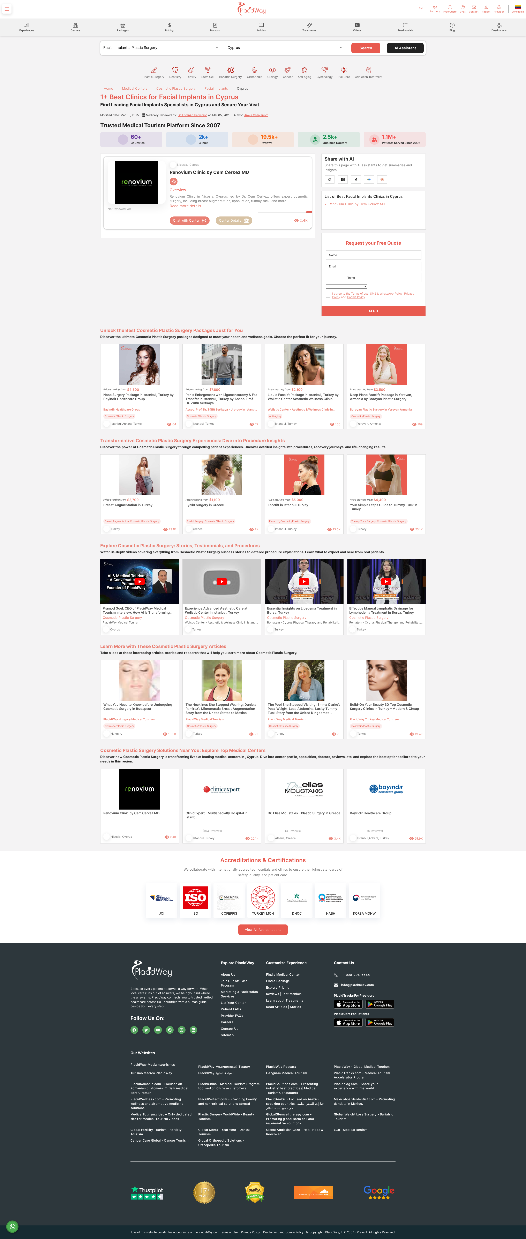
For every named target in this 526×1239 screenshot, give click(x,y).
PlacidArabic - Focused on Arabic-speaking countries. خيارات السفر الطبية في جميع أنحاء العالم (295, 1103)
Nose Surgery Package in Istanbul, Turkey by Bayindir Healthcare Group (138, 397)
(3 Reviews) (293, 831)
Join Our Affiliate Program (234, 983)
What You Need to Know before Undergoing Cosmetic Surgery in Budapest (137, 706)
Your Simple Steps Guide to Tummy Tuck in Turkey (383, 507)
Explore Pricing (278, 987)
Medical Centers (134, 88)
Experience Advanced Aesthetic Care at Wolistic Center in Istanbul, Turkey (216, 610)
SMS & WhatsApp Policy (386, 293)
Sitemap (227, 1035)
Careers (227, 1022)
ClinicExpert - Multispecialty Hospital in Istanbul (217, 815)
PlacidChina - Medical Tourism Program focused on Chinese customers (229, 1086)
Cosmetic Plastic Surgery (176, 88)
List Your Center (233, 1003)
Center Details (230, 220)
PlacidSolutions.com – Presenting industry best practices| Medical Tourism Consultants (292, 1088)
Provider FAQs (232, 1016)
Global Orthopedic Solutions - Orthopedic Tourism (221, 1142)
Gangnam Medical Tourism (286, 1073)
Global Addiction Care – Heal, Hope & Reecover (294, 1132)
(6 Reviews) (375, 831)
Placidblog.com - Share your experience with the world (356, 1086)
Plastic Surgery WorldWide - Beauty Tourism (226, 1116)
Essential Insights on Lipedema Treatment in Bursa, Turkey (302, 610)
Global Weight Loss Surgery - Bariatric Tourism (363, 1116)
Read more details (185, 206)
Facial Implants (216, 88)
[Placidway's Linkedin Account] (193, 1030)
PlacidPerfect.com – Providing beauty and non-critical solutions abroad (227, 1101)
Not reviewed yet (119, 209)
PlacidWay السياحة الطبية (216, 1073)
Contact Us (229, 1029)
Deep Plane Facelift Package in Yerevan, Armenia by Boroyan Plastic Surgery (381, 397)
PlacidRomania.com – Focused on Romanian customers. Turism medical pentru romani (159, 1088)
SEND (373, 311)
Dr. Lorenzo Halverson (192, 115)
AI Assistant (405, 48)
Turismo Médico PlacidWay (151, 1073)
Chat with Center (186, 220)
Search (366, 48)
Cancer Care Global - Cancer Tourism (159, 1140)
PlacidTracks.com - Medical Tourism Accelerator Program (362, 1075)
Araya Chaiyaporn (256, 115)
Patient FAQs (231, 1009)
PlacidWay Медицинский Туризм (224, 1067)
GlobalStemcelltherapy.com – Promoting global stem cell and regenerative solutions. (290, 1118)
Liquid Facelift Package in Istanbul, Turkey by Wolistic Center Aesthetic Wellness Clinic (303, 397)
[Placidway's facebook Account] (134, 1030)
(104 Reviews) (212, 831)
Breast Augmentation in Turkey (127, 505)
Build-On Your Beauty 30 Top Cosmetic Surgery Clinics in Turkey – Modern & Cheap (384, 706)
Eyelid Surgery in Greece (205, 505)
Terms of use (359, 293)
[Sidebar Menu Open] (7, 9)
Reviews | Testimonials (284, 994)
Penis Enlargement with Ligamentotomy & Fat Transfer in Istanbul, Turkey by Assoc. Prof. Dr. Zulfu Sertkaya (221, 399)
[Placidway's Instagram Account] (182, 1030)
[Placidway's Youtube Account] (158, 1030)
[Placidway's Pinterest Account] (170, 1030)
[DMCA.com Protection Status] (254, 1192)
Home (108, 88)
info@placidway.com (357, 985)
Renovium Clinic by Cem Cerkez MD (357, 204)
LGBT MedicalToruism (351, 1130)
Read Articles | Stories (283, 1007)
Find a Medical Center (283, 974)
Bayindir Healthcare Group (370, 813)
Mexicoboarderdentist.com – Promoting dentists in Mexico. (364, 1101)
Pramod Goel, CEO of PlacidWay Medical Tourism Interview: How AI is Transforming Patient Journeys (136, 610)
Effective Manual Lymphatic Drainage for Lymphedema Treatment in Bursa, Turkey (381, 610)
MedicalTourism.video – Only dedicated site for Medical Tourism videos (160, 1116)
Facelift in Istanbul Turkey (288, 505)
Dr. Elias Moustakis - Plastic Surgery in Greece (304, 813)
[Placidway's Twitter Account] (146, 1030)
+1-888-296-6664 (355, 975)
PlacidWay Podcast (281, 1067)
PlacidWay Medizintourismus (152, 1065)
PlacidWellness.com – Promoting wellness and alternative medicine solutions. (156, 1103)
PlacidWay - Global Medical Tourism (362, 1067)
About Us (228, 974)
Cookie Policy (356, 297)
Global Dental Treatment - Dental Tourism (224, 1132)
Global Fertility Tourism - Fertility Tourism (156, 1132)
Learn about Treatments (284, 1000)
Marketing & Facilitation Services (239, 994)
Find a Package (278, 981)
